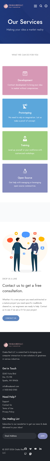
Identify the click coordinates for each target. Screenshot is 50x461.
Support (5, 401)
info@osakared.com (10, 386)
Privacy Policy (8, 412)
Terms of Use (7, 408)
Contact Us (11, 318)
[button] (40, 6)
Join (42, 436)
